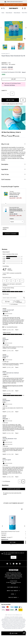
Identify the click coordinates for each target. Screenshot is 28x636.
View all (23, 72)
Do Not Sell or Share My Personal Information (13, 583)
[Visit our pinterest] (19, 563)
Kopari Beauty (9, 12)
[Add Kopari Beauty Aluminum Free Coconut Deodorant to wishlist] (21, 509)
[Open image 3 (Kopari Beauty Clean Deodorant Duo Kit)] (21, 46)
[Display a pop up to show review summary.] (12, 537)
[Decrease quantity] (4, 93)
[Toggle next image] (26, 28)
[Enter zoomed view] (24, 38)
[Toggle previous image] (1, 28)
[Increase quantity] (12, 93)
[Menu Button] (1, 8)
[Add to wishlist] (23, 100)
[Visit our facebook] (7, 563)
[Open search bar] (4, 8)
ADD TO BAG (12, 542)
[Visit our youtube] (16, 563)
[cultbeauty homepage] (13, 8)
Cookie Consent (13, 580)
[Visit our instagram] (13, 563)
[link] (23, 8)
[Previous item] (2, 526)
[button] (13, 60)
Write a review (5, 64)
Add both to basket (11, 233)
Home (3, 12)
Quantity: (4, 90)
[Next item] (25, 526)
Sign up (13, 557)
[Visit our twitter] (10, 563)
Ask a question (12, 64)
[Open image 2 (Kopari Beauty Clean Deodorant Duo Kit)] (13, 46)
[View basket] (25, 8)
